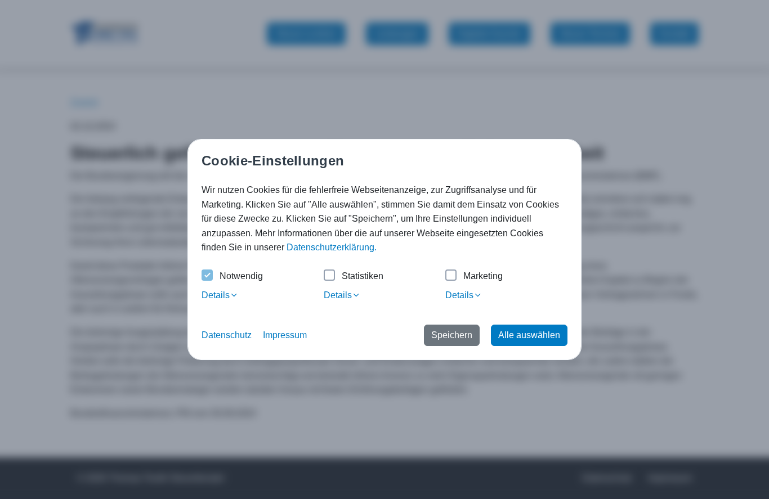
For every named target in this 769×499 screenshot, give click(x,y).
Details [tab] (216, 295)
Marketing (483, 276)
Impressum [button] (285, 335)
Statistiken (362, 276)
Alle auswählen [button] (529, 335)
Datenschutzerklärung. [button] (332, 247)
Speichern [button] (451, 335)
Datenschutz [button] (227, 335)
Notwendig (241, 276)
